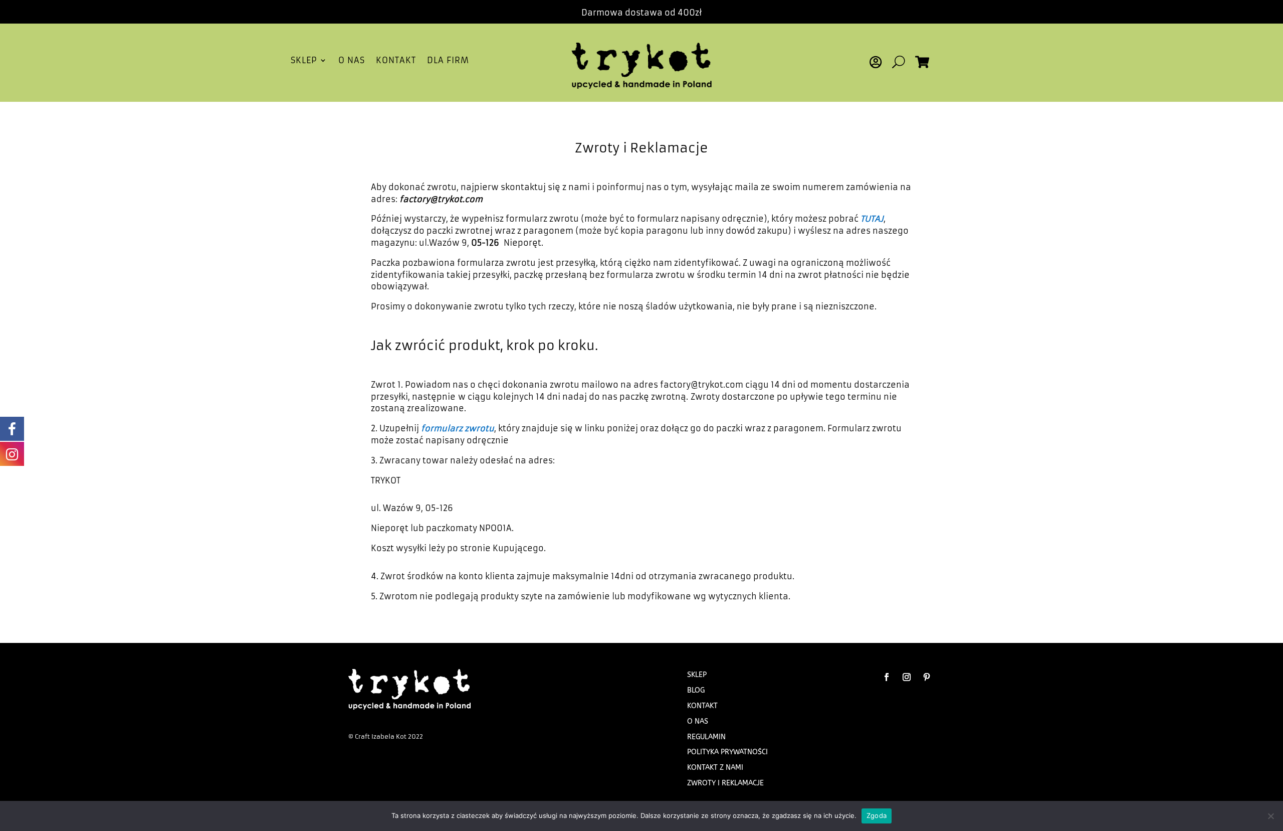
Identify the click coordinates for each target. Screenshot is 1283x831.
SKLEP (304, 61)
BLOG (696, 690)
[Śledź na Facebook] (887, 677)
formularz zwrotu (457, 428)
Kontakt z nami (715, 767)
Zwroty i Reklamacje (725, 783)
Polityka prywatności (727, 752)
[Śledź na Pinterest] (927, 677)
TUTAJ (872, 219)
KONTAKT (396, 61)
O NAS (351, 61)
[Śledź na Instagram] (907, 677)
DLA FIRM (448, 61)
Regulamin (706, 737)
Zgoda (877, 815)
